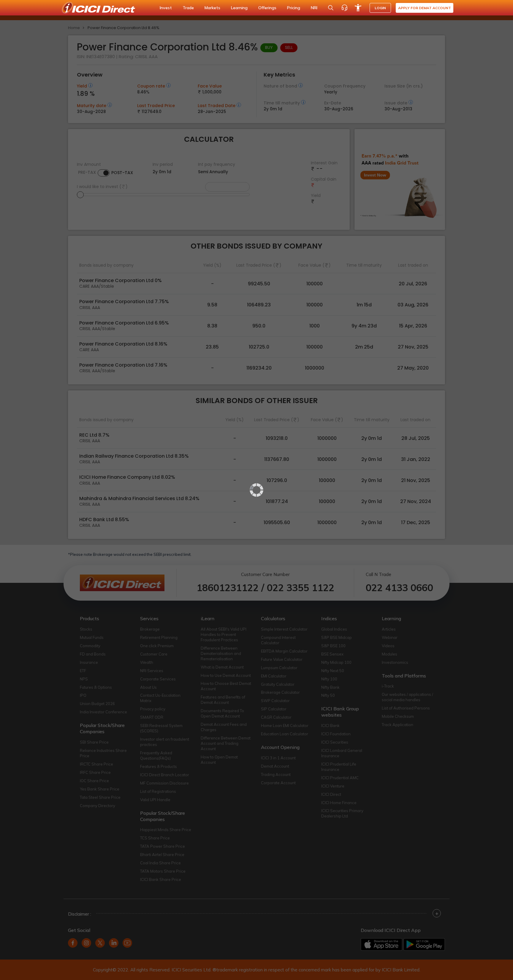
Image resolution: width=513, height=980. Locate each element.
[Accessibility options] (358, 7)
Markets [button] (212, 7)
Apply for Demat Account (424, 8)
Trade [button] (188, 7)
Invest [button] (166, 7)
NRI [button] (314, 7)
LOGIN (380, 8)
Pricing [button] (293, 7)
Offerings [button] (267, 7)
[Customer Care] (344, 7)
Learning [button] (239, 7)
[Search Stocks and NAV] (330, 7)
